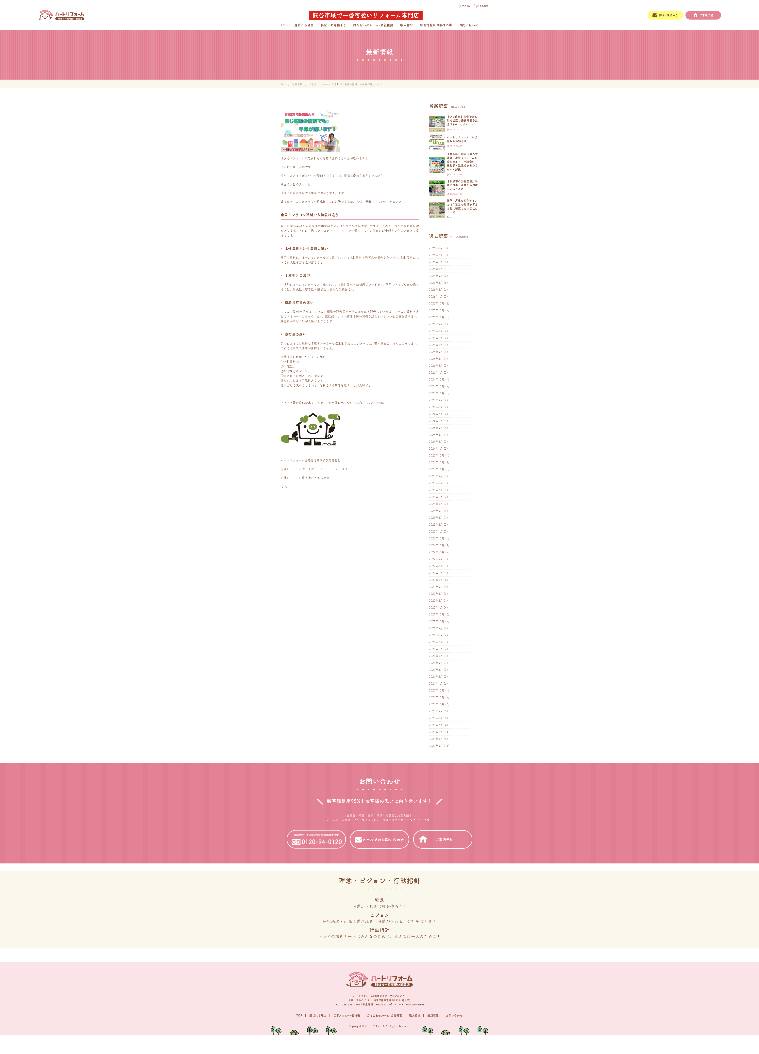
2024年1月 (436, 448)
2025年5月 (436, 345)
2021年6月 (436, 649)
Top (283, 84)
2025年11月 (437, 310)
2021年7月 (436, 642)
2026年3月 (436, 282)
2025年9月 (436, 324)
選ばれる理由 (304, 25)
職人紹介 (406, 25)
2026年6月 (436, 262)
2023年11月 (437, 462)
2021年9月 (436, 628)
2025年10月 (437, 317)
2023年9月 (436, 476)
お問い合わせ (468, 25)
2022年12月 (437, 538)
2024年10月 (437, 393)
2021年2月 (436, 676)
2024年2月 (436, 441)
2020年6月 (436, 732)
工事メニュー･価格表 (346, 1015)
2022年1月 (436, 607)
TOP (284, 25)
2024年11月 (437, 386)
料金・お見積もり (333, 25)
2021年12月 (437, 614)
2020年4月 (436, 745)
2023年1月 (436, 531)
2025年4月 (436, 351)
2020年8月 (436, 718)
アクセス (466, 6)
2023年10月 (437, 469)
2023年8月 (436, 483)
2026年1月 (436, 296)
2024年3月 (436, 434)
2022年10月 (437, 552)
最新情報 (297, 84)
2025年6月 (436, 338)
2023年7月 (436, 490)
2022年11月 (437, 545)
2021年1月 (436, 683)
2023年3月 (436, 517)
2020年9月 (436, 711)
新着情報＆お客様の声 (436, 25)
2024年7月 (436, 414)
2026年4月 (436, 275)
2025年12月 (437, 303)
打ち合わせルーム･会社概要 (373, 25)
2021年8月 (436, 635)
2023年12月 (437, 455)
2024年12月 (437, 379)
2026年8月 (436, 248)
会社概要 (484, 6)
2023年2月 (436, 524)
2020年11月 (437, 697)
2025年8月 (436, 331)
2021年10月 (437, 621)
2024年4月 (436, 427)
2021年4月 (436, 662)
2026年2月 (436, 289)
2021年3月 (436, 669)
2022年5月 (436, 580)
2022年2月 (436, 600)
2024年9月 (436, 400)
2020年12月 (437, 690)
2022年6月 (436, 573)
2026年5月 (436, 269)
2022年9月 (436, 559)
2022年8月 (436, 566)
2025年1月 (436, 372)
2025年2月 (436, 365)
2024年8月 (436, 407)
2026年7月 (436, 255)
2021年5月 (436, 656)
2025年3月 (436, 358)
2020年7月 (436, 725)
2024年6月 (436, 421)
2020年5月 (436, 738)
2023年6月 (436, 497)
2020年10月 (437, 704)
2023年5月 (436, 504)
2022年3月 (436, 593)
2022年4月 (436, 586)
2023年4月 (436, 510)
